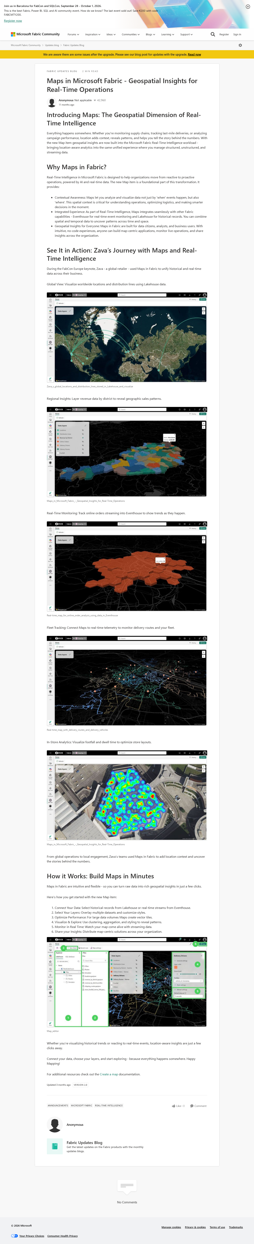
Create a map (109, 1074)
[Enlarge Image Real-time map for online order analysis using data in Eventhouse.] (127, 566)
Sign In (237, 34)
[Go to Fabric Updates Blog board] (55, 1146)
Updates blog (52, 45)
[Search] (213, 34)
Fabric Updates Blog (73, 45)
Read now (194, 54)
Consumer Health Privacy (62, 1235)
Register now (13, 20)
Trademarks (236, 1227)
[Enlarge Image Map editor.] (127, 982)
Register (224, 34)
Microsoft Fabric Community (26, 45)
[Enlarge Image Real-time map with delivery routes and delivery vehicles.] (127, 681)
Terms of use (217, 1227)
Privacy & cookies (195, 1227)
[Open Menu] (240, 45)
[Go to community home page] (35, 34)
